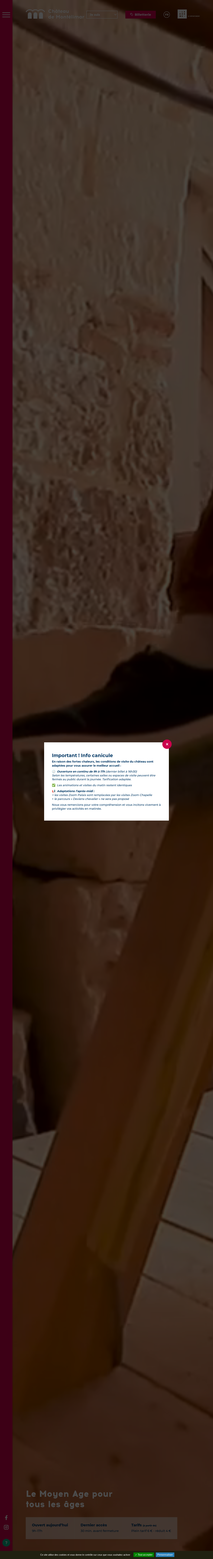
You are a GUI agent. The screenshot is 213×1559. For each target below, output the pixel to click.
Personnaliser (165, 1554)
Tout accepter (144, 1554)
